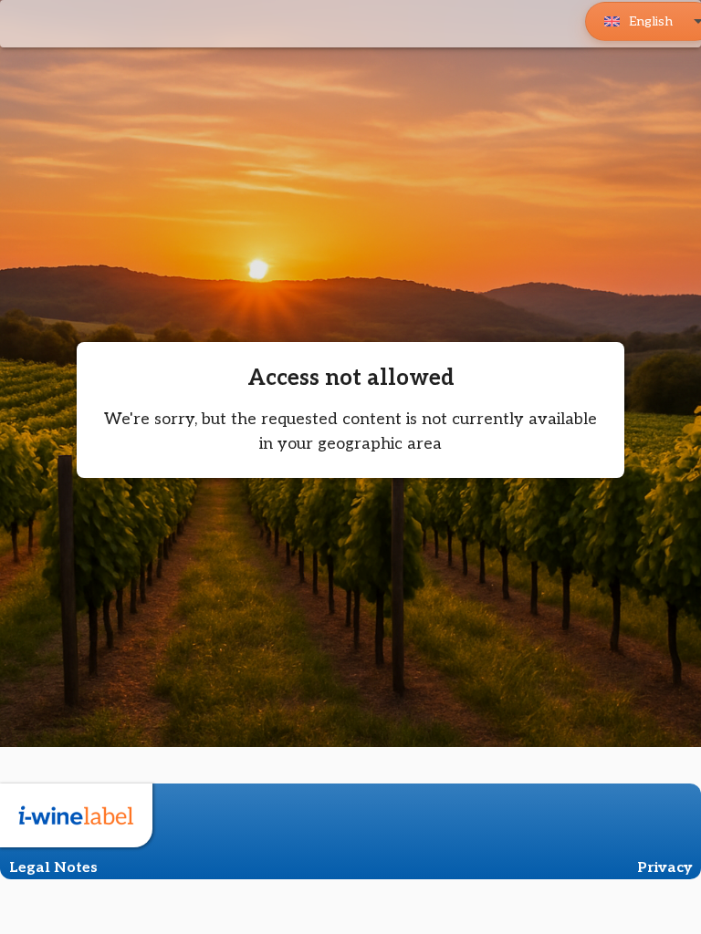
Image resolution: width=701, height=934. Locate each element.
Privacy (664, 868)
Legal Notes (53, 868)
